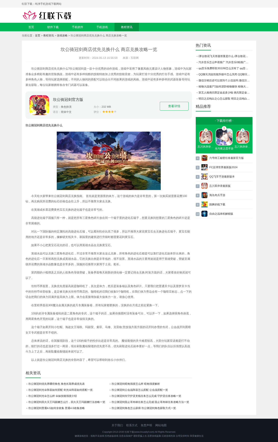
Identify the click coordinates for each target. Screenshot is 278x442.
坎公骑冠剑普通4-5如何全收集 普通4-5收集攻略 (56, 408)
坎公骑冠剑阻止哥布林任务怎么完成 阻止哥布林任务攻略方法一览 (150, 402)
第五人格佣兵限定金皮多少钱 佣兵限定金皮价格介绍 (225, 92)
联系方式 (131, 425)
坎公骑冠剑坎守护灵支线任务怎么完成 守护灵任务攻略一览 (146, 395)
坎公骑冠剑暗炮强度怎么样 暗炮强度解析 (136, 383)
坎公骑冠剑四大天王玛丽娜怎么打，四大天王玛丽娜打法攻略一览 (66, 402)
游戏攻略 (62, 35)
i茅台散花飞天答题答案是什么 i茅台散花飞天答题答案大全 (225, 56)
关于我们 (117, 425)
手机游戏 (102, 27)
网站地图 (161, 425)
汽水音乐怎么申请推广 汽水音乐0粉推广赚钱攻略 (225, 62)
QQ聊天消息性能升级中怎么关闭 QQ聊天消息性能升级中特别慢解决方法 (225, 74)
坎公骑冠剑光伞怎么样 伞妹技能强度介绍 (52, 395)
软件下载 (53, 27)
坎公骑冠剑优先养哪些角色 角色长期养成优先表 (56, 383)
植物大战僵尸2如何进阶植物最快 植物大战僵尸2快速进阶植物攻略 (225, 86)
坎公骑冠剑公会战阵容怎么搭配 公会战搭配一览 (140, 389)
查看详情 (174, 106)
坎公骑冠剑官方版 (68, 99)
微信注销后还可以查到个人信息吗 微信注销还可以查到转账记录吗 (225, 80)
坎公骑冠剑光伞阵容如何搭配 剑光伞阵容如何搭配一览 (60, 389)
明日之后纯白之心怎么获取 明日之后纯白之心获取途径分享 (225, 98)
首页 (31, 27)
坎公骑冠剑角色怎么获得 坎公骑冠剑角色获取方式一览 (144, 408)
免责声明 (146, 425)
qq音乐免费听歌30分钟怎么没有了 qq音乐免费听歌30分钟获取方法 (225, 68)
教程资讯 (126, 27)
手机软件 (77, 27)
